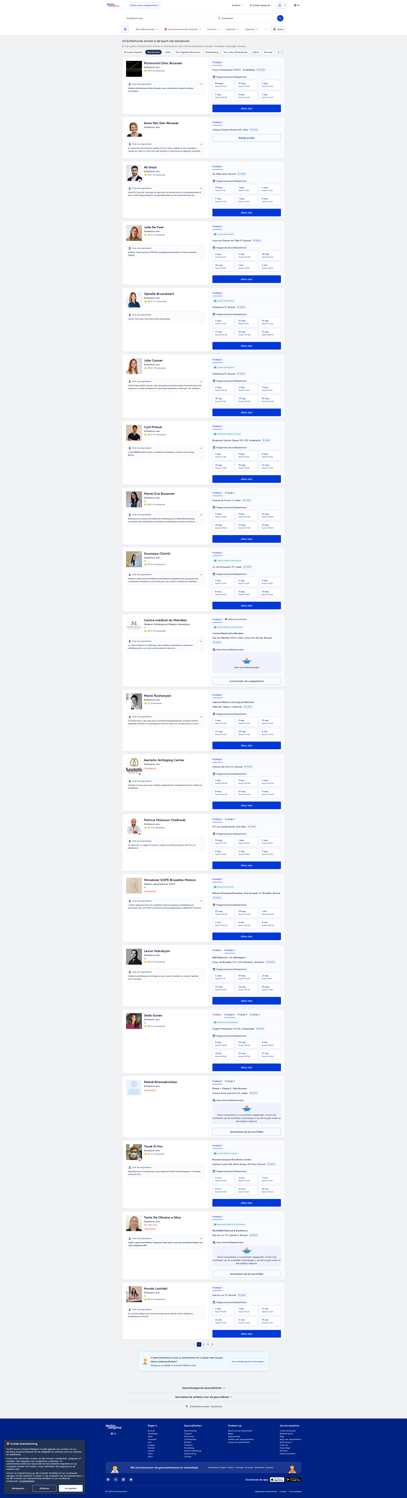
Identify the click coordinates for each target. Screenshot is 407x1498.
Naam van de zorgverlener (240, 1430)
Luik (149, 1442)
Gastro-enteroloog (192, 1451)
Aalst (150, 1456)
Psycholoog (189, 1448)
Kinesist (187, 1442)
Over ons (284, 1445)
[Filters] (125, 29)
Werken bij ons (286, 1433)
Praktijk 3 (242, 1014)
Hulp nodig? (285, 1448)
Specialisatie (234, 1436)
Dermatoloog (190, 1430)
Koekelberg (212, 52)
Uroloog (187, 1456)
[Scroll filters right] (264, 29)
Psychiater (189, 1436)
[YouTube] (131, 1479)
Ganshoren (153, 52)
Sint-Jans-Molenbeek (235, 52)
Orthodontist (190, 1439)
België (223, 1467)
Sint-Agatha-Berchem (188, 52)
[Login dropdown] (281, 5)
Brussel (268, 52)
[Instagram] (115, 1479)
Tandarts (188, 1445)
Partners (284, 1451)
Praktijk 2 (230, 492)
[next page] (212, 1344)
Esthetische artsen (200, 1406)
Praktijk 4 (255, 1014)
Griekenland (213, 1467)
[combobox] (168, 18)
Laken (255, 52)
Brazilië (269, 1467)
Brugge (151, 1445)
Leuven (151, 1451)
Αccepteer (71, 1488)
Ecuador (249, 1467)
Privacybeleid (295, 1491)
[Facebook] (108, 1479)
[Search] (280, 18)
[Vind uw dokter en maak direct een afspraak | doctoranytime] (187, 1406)
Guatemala (259, 1467)
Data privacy (286, 1442)
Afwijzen (44, 1488)
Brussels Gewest (133, 52)
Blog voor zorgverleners (290, 1439)
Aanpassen (18, 1488)
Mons (150, 1453)
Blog (282, 1436)
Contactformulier (288, 1430)
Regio (230, 1433)
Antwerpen (153, 1433)
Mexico (231, 1467)
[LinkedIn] (123, 1479)
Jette (168, 52)
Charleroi (152, 1439)
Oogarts (188, 1433)
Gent (150, 1436)
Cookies (283, 1491)
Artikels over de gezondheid (240, 1439)
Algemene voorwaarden (266, 1491)
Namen (151, 1448)
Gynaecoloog (190, 1453)
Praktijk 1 (217, 62)
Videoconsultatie (287, 1453)
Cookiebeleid (26, 1481)
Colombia (239, 1467)
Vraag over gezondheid (239, 1442)
